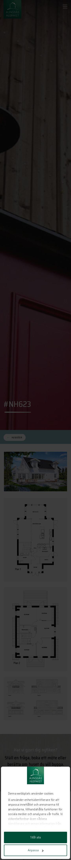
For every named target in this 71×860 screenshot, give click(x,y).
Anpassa (33, 850)
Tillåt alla (35, 837)
